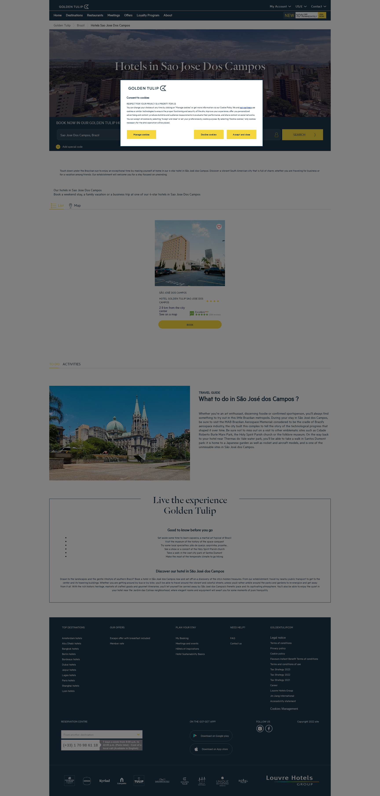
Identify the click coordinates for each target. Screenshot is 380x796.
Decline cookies (209, 134)
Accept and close (241, 134)
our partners (246, 107)
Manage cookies (141, 134)
